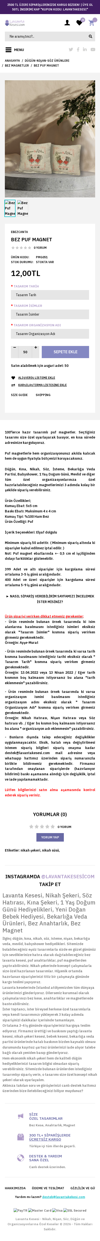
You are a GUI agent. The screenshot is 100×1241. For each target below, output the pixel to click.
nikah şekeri (30, 850)
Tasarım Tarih (26, 286)
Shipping (43, 395)
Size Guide (19, 395)
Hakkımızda (15, 1188)
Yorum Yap (50, 837)
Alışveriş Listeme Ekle (36, 377)
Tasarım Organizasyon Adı (37, 325)
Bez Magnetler (17, 65)
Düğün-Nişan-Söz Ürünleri (47, 60)
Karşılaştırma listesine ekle (42, 385)
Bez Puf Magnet (46, 65)
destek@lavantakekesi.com (63, 1197)
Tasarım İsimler (28, 306)
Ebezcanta (19, 232)
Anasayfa (12, 60)
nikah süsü (50, 850)
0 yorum (40, 248)
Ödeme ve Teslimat (48, 1188)
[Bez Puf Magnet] (50, 138)
